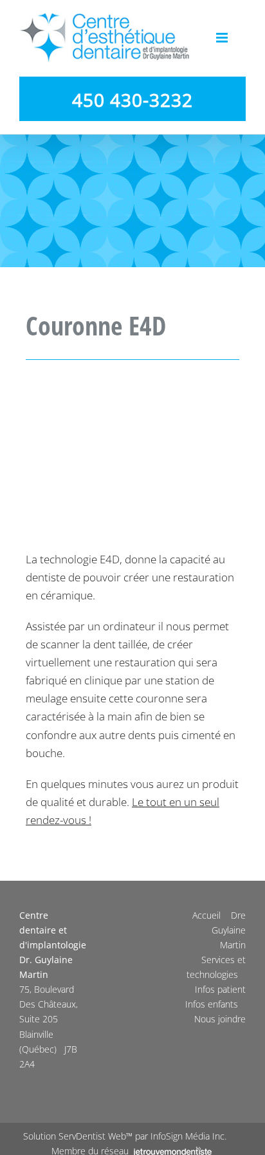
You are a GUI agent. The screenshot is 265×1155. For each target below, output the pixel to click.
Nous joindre (220, 1019)
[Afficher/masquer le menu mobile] (223, 37)
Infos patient (220, 989)
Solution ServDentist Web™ (77, 1136)
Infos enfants (211, 1004)
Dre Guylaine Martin (229, 930)
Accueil (206, 915)
